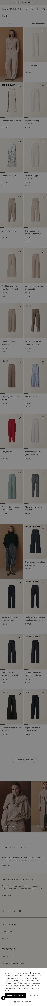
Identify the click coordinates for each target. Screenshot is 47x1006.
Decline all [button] (35, 995)
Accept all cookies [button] (15, 995)
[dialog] (23, 503)
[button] (23, 1002)
